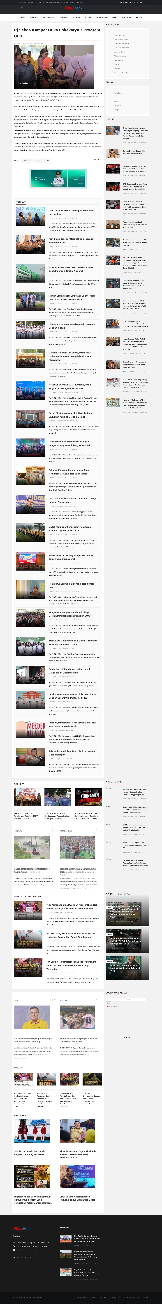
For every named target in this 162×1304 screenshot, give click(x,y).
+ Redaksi (92, 1297)
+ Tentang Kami (81, 1297)
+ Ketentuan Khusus (115, 1297)
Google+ (117, 110)
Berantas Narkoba (120, 52)
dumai (38, 160)
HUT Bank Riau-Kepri (121, 48)
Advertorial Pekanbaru (121, 44)
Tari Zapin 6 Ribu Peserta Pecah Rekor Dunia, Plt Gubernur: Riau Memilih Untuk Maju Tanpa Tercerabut (71, 965)
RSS (115, 97)
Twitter (116, 101)
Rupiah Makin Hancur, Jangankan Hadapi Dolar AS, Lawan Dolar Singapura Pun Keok (85, 1272)
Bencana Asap (119, 60)
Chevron (117, 69)
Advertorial (49, 17)
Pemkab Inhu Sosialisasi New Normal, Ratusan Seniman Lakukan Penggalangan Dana (134, 792)
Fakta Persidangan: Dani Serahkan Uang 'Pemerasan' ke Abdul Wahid (135, 224)
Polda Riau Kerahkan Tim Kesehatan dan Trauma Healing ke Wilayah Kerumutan (56, 816)
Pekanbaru (27, 160)
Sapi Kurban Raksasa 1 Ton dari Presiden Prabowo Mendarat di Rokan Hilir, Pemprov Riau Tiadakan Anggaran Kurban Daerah (124, 911)
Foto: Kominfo (23, 83)
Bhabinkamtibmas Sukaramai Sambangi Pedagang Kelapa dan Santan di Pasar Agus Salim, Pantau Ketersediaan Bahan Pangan (135, 133)
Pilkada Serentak (120, 56)
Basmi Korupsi (119, 35)
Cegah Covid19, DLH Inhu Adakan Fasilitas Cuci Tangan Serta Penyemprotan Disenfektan (135, 863)
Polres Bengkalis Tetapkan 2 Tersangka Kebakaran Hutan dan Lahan (54, 2)
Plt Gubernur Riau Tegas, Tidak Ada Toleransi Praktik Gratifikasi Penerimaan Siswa (78, 1154)
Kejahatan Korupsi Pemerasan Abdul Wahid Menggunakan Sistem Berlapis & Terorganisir (135, 168)
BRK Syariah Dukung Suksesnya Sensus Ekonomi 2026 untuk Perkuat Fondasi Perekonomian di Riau (87, 1238)
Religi (88, 17)
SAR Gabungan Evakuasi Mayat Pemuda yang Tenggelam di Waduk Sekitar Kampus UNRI (135, 186)
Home (22, 17)
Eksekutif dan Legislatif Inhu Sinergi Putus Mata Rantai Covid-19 (135, 845)
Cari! (108, 1003)
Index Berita (118, 93)
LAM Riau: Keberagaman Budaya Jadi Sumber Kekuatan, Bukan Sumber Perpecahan (91, 1099)
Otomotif (64, 17)
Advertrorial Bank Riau (121, 73)
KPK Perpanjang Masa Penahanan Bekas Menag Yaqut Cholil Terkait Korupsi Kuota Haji (135, 323)
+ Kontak (146, 1297)
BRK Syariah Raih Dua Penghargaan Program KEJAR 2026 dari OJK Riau (26, 816)
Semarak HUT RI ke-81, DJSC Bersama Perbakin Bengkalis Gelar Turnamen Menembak (86, 816)
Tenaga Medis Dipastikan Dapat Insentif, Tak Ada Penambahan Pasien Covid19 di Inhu (135, 809)
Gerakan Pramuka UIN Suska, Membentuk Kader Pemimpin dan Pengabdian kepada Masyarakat (70, 356)
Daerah (33, 17)
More (138, 17)
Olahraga (126, 17)
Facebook (117, 106)
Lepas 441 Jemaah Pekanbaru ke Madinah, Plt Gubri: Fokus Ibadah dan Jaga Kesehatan (125, 941)
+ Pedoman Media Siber (132, 1297)
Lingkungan (101, 17)
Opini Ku (117, 64)
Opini (114, 17)
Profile (76, 17)
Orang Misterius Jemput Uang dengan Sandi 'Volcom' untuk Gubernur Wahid (134, 364)
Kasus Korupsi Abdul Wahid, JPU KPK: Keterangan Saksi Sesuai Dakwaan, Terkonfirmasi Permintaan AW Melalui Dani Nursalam (135, 344)
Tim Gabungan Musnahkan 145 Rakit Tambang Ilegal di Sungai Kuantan (135, 242)
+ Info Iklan (102, 1297)
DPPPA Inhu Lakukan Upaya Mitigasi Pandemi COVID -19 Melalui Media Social (134, 827)
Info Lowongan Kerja (121, 39)
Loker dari (111, 1006)
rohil (47, 160)
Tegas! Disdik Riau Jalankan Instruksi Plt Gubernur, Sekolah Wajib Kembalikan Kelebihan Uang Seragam (33, 1200)
